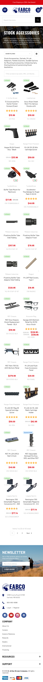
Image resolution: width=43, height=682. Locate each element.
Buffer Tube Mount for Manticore (12, 190)
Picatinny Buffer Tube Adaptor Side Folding (12, 279)
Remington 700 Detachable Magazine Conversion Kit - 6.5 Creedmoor (31, 501)
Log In (9, 608)
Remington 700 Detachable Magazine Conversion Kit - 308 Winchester (12, 501)
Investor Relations (8, 634)
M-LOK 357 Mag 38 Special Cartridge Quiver (12, 410)
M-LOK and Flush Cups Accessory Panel (31, 367)
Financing (5, 650)
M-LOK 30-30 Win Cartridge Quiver (31, 148)
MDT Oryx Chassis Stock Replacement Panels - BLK (11, 322)
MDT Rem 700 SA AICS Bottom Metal (12, 366)
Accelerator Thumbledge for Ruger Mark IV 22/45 (31, 191)
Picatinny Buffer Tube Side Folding (12, 236)
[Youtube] (11, 615)
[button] (36, 53)
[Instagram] (17, 615)
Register (16, 608)
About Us (5, 626)
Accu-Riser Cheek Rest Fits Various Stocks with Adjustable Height (31, 103)
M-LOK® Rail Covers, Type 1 (31, 279)
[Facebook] (4, 615)
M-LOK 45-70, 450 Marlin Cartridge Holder (31, 410)
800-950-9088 (12, 602)
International (6, 646)
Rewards (5, 638)
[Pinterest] (23, 615)
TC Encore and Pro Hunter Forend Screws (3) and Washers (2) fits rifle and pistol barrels (12, 103)
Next (28, 533)
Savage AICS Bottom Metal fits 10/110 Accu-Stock (31, 322)
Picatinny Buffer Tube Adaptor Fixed (31, 236)
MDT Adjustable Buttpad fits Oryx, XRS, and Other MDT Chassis (31, 456)
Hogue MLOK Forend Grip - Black (12, 148)
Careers (5, 630)
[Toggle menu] (4, 10)
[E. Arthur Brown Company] (13, 587)
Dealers (4, 642)
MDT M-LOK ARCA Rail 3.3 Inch (12, 455)
